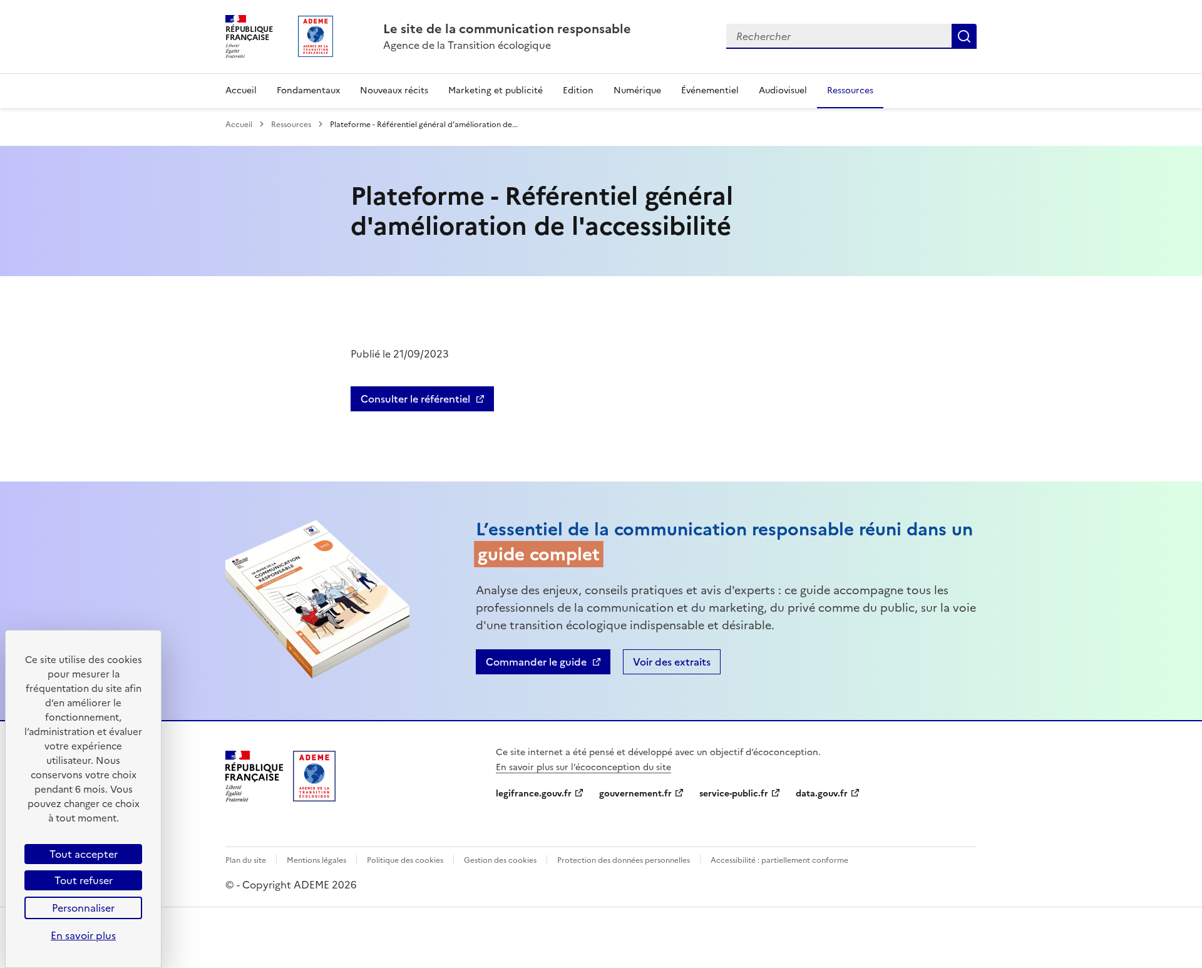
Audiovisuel (783, 90)
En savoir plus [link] (83, 935)
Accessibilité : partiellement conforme (779, 860)
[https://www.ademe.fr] (314, 797)
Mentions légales (316, 860)
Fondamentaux (308, 90)
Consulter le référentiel (415, 398)
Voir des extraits (672, 661)
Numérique (637, 90)
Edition (578, 90)
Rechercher (964, 36)
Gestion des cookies (500, 860)
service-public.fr (733, 793)
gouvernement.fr (635, 793)
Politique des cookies (405, 860)
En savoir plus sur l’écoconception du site (583, 767)
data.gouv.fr (822, 793)
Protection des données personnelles (623, 860)
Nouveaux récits (394, 90)
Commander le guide (536, 661)
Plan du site (245, 860)
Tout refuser (83, 880)
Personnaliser (83, 907)
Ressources (850, 90)
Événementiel (710, 90)
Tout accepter (83, 854)
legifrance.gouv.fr (534, 793)
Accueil (241, 90)
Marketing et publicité (495, 90)
